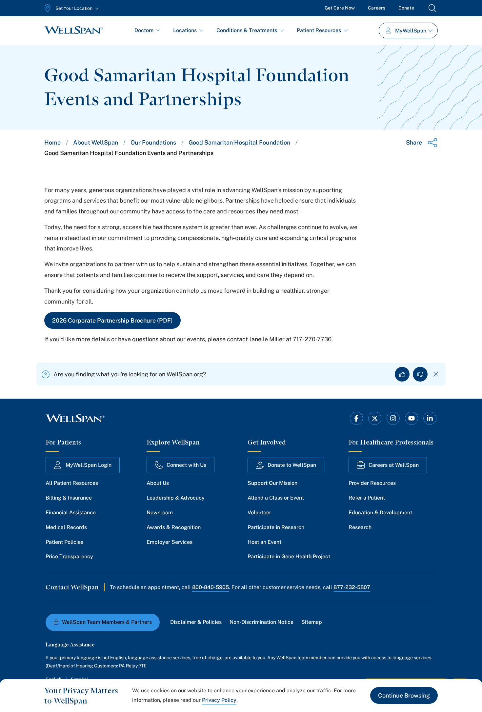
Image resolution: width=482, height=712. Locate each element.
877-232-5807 (351, 587)
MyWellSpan (410, 31)
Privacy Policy (219, 700)
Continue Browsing (404, 695)
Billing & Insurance (69, 498)
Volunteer (259, 512)
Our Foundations (153, 142)
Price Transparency (69, 556)
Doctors (143, 30)
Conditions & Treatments (246, 30)
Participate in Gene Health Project (289, 556)
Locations (185, 30)
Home (52, 142)
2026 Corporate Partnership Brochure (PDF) (112, 320)
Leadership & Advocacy (176, 498)
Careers (376, 7)
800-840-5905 (210, 587)
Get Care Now (340, 7)
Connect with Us (186, 465)
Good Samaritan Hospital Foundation (239, 142)
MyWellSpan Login (88, 465)
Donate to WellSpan (292, 465)
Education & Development (380, 512)
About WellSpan (95, 142)
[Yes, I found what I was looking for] (402, 374)
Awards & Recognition (174, 527)
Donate (406, 7)
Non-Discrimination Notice (261, 622)
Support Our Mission (272, 483)
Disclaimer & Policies (196, 622)
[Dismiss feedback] (436, 374)
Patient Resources (319, 30)
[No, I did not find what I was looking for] (420, 374)
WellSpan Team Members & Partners (107, 622)
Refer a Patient (367, 498)
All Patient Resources (72, 483)
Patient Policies (64, 542)
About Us (158, 483)
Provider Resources (372, 483)
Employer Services (169, 542)
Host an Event (264, 542)
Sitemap (311, 622)
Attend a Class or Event (276, 498)
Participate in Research (276, 527)
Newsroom (160, 512)
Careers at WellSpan (394, 465)
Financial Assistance (71, 512)
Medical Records (66, 527)
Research (360, 527)
